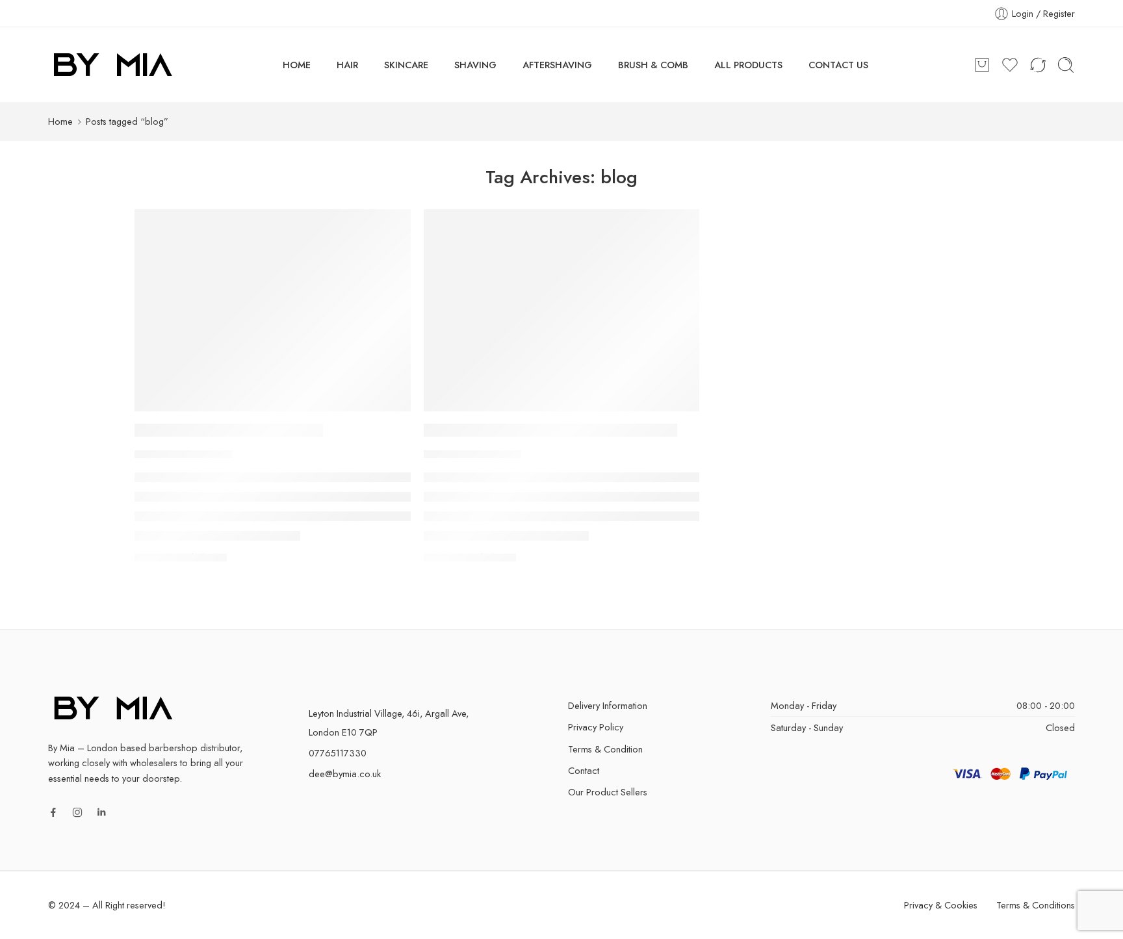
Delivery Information (607, 705)
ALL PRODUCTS (748, 64)
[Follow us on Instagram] (77, 812)
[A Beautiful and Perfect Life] (272, 310)
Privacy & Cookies (940, 905)
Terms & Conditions (1035, 905)
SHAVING (475, 64)
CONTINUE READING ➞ (181, 556)
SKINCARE (406, 64)
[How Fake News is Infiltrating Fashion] (561, 310)
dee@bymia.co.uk (345, 773)
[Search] (1066, 65)
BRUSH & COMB (653, 64)
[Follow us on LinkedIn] (101, 812)
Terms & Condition (605, 749)
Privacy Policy (595, 727)
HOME (297, 64)
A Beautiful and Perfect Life (229, 430)
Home (60, 121)
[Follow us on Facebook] (53, 812)
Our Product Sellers (607, 792)
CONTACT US (838, 64)
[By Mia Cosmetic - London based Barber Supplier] (113, 65)
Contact (583, 770)
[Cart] (982, 65)
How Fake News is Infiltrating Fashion (550, 430)
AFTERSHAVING (557, 64)
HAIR (347, 64)
